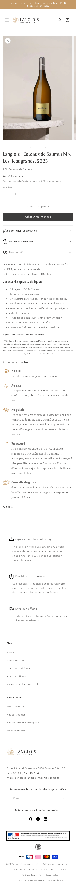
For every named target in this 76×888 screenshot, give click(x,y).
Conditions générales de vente (30, 880)
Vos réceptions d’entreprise (23, 723)
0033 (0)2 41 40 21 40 (26, 773)
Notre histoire (15, 707)
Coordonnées (52, 875)
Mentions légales (56, 880)
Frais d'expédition (24, 181)
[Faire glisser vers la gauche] (30, 147)
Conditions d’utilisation (54, 869)
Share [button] (9, 507)
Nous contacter (16, 731)
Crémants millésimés (19, 669)
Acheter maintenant (38, 217)
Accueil (11, 653)
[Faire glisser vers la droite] (46, 147)
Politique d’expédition (32, 875)
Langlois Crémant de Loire (27, 864)
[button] (7, 20)
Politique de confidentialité (27, 869)
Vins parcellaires (17, 677)
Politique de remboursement (56, 864)
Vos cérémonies (16, 715)
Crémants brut (15, 661)
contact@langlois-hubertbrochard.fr (37, 778)
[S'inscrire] (62, 799)
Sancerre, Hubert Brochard (22, 684)
